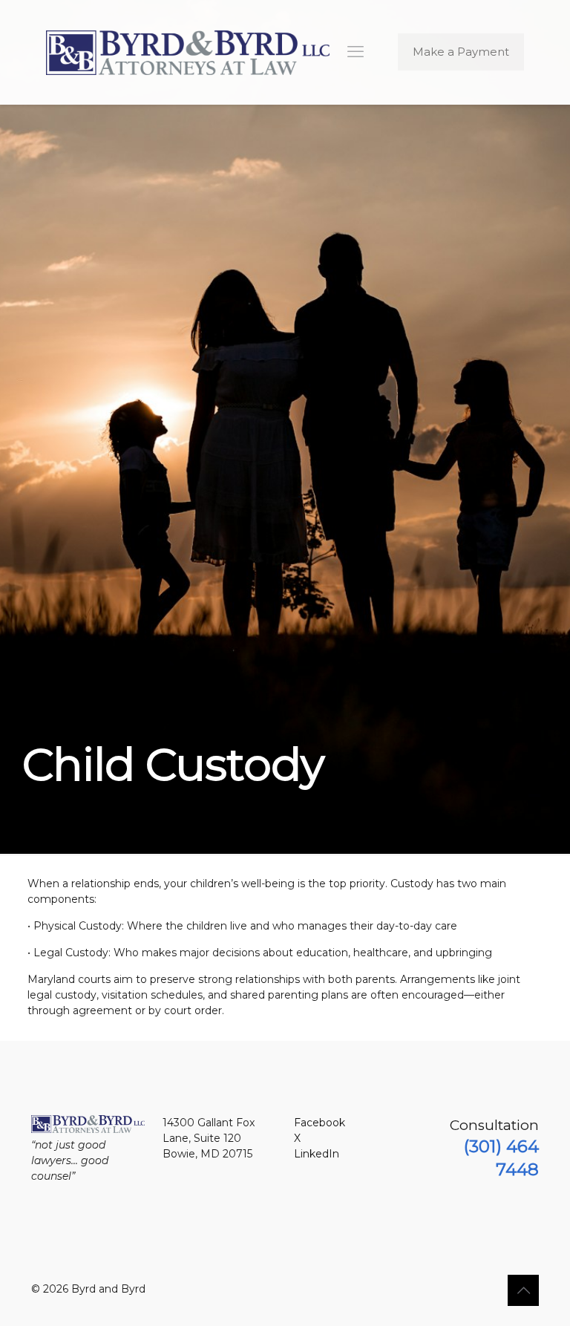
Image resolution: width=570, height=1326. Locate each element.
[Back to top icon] (523, 1290)
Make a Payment (461, 52)
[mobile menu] (355, 52)
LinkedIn (316, 1153)
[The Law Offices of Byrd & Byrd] (188, 52)
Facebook (319, 1122)
